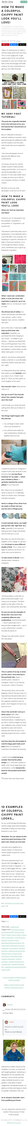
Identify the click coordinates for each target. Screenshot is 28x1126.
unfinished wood (16, 956)
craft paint (10, 937)
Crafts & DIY (14, 927)
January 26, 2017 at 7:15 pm (15, 1009)
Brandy (10, 1004)
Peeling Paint (6, 954)
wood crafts (5, 970)
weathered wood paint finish (15, 967)
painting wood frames (17, 951)
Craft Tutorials (19, 937)
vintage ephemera (8, 959)
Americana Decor (17, 929)
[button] (23, 2)
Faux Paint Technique (9, 945)
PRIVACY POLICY (14, 1123)
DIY (23, 943)
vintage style (6, 964)
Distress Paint (13, 940)
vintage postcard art (16, 962)
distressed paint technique (11, 943)
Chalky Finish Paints (13, 935)
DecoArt (4, 940)
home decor (14, 948)
